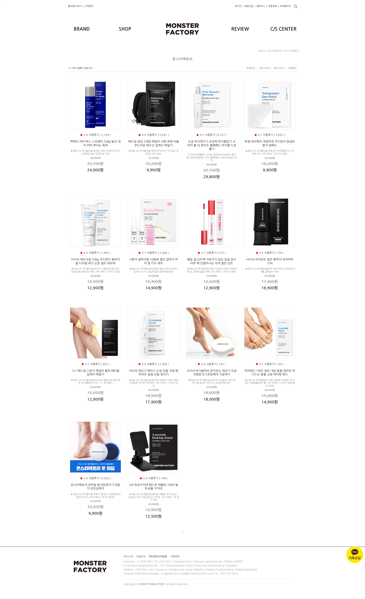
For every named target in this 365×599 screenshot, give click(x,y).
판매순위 (251, 68)
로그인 (238, 6)
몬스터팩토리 (275, 51)
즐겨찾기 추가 (74, 6)
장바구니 (260, 6)
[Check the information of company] (215, 565)
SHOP (125, 29)
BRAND (82, 29)
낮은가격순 (264, 68)
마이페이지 (285, 6)
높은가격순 (279, 68)
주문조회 (272, 6)
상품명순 (292, 68)
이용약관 (175, 556)
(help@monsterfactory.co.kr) (197, 573)
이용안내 (140, 556)
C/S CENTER (283, 29)
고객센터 (89, 6)
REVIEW (240, 29)
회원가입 (249, 6)
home (261, 51)
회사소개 (128, 556)
